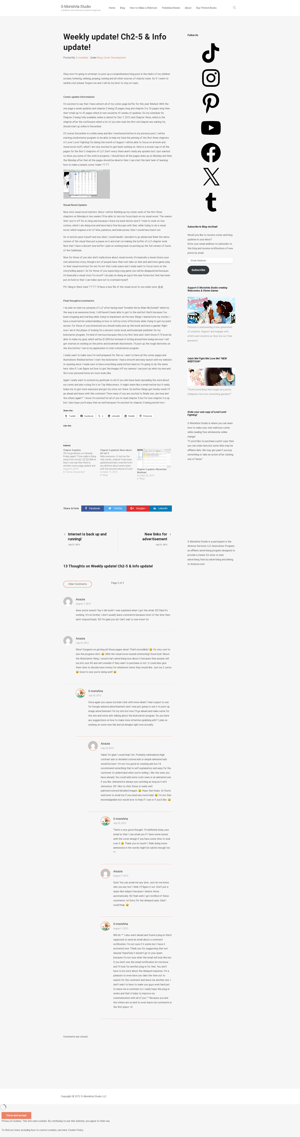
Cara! (85, 286)
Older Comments (77, 584)
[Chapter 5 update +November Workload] (154, 458)
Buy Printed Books (206, 7)
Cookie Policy (75, 1130)
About (188, 7)
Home (112, 7)
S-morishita (82, 57)
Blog (122, 7)
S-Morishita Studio (76, 6)
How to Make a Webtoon (143, 7)
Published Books (171, 7)
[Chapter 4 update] (81, 461)
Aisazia (80, 599)
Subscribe (198, 270)
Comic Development (114, 57)
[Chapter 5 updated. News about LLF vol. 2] (118, 463)
